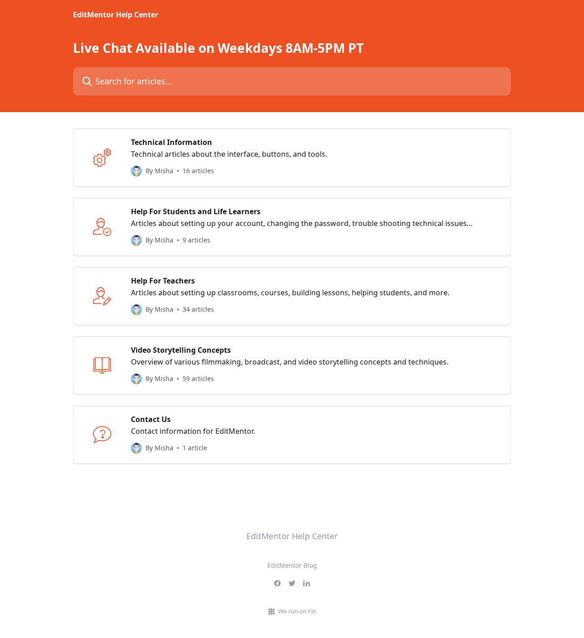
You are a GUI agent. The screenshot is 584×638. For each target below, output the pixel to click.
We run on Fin (297, 611)
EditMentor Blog (292, 565)
